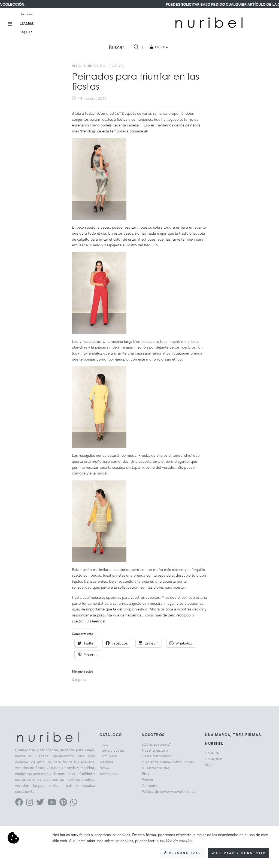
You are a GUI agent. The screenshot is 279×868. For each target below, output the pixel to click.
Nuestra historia (155, 750)
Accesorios (108, 773)
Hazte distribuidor (157, 755)
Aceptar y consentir (241, 853)
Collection (213, 758)
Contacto (149, 785)
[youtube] (51, 803)
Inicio (103, 744)
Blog (145, 773)
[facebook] (19, 803)
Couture (212, 752)
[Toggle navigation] (10, 23)
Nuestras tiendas (155, 767)
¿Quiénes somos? (156, 744)
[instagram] (29, 803)
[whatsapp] (73, 803)
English (26, 32)
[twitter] (40, 803)
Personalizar (184, 853)
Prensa (147, 779)
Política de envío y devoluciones (168, 791)
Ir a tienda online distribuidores (168, 761)
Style (209, 764)
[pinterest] (63, 803)
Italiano (26, 14)
